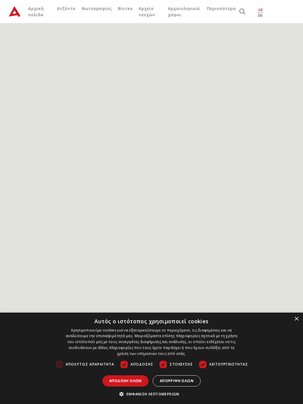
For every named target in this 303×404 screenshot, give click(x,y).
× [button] (296, 319)
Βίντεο (125, 8)
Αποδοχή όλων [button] (125, 380)
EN (260, 15)
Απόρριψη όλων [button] (177, 380)
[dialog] (151, 358)
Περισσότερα (221, 8)
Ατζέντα (66, 8)
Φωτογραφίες (96, 8)
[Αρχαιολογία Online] (14, 11)
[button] (151, 394)
